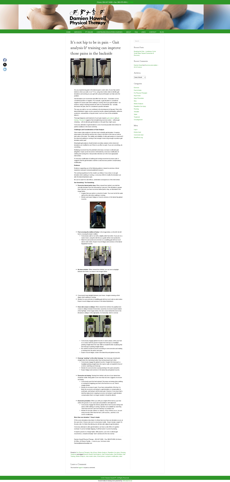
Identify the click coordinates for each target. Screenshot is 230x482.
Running (123, 452)
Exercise (136, 87)
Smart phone (101, 456)
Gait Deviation (118, 454)
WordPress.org (138, 137)
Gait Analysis (97, 454)
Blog (162, 32)
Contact (152, 32)
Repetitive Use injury (114, 452)
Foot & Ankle (137, 90)
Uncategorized (138, 119)
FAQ (136, 32)
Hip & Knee (93, 452)
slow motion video (91, 456)
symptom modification (111, 456)
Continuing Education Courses (109, 32)
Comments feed (138, 135)
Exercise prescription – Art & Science (146, 66)
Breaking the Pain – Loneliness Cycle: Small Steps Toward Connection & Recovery (145, 53)
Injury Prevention (139, 98)
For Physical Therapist (83, 452)
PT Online (89, 32)
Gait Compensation (107, 454)
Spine (135, 114)
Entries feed (137, 132)
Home (68, 32)
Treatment (73, 454)
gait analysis (110, 118)
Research (82, 120)
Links (143, 32)
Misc (135, 101)
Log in (135, 129)
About (128, 32)
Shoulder (136, 111)
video (120, 456)
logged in (80, 467)
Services (78, 32)
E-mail (130, 2)
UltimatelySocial (127, 481)
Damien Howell (88, 454)
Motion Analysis (102, 452)
